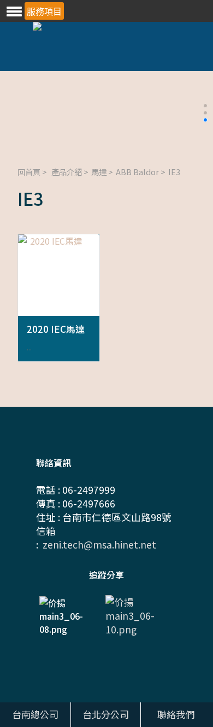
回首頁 (28, 171)
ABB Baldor (137, 171)
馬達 (98, 171)
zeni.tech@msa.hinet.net (99, 544)
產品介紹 (66, 171)
